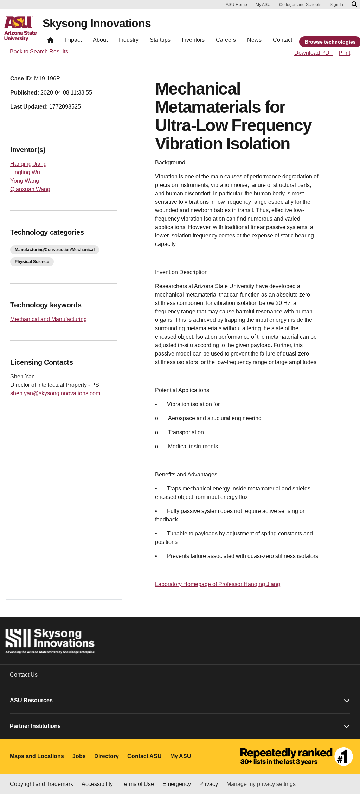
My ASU (263, 4)
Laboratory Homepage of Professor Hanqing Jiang (217, 584)
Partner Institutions (35, 726)
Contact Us (24, 675)
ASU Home (236, 4)
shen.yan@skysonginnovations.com (55, 393)
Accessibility (97, 784)
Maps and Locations (37, 756)
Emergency (176, 784)
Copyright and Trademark (41, 784)
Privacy (208, 784)
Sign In (336, 4)
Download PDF (313, 53)
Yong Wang (24, 181)
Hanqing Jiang (28, 164)
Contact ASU (144, 756)
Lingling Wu (25, 172)
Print (344, 53)
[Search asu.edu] (354, 4)
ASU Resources (31, 700)
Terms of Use (137, 784)
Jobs (79, 756)
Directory (106, 756)
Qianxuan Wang (30, 189)
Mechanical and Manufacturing (48, 319)
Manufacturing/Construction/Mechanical (55, 249)
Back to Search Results (39, 51)
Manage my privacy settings (261, 784)
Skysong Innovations (97, 23)
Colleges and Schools (300, 4)
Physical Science (32, 261)
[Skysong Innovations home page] (50, 41)
